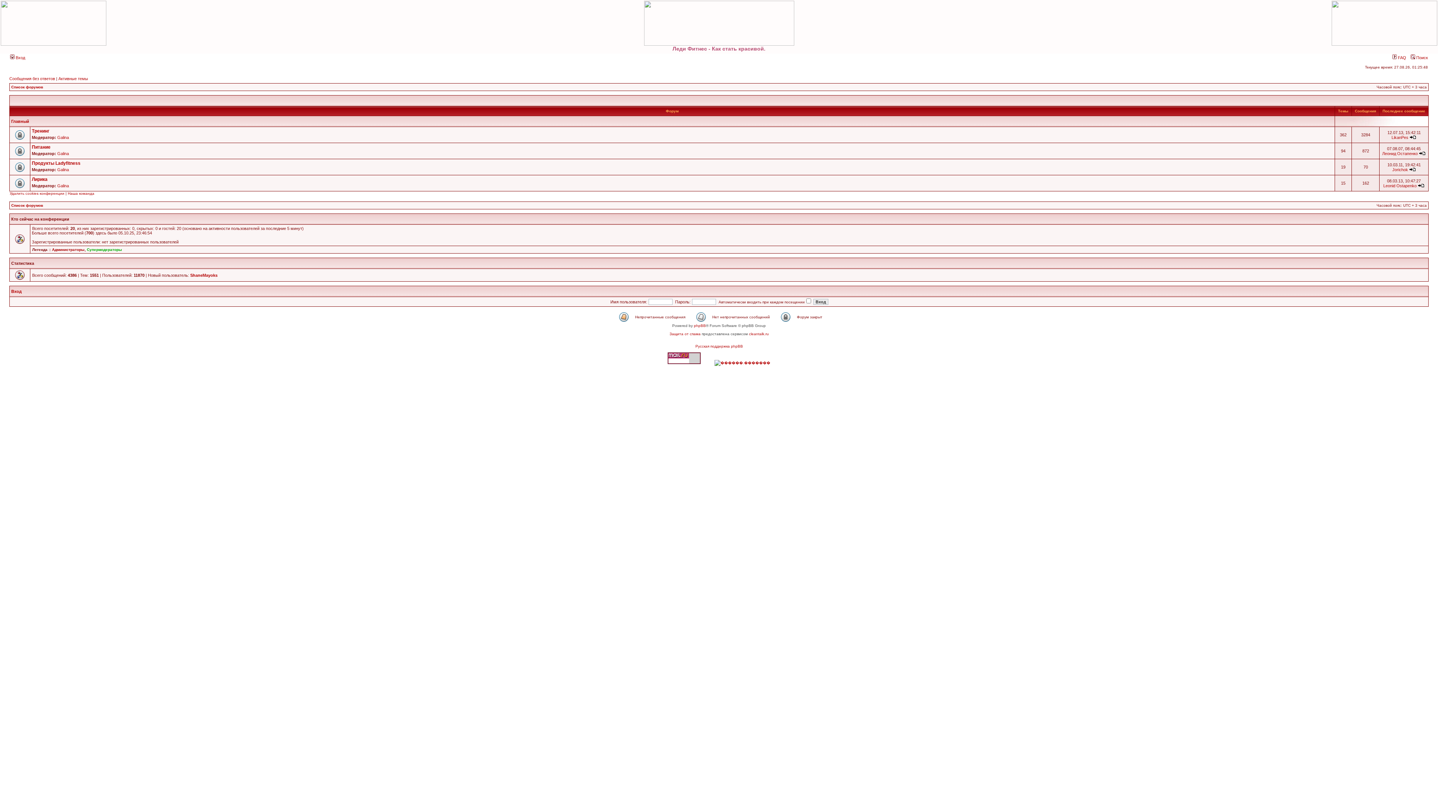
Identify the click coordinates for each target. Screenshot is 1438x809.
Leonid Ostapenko (1400, 186)
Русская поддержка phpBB (719, 346)
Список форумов (27, 87)
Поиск (1421, 57)
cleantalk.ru (759, 334)
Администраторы (68, 250)
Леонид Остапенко (1400, 153)
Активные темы (73, 78)
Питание (41, 147)
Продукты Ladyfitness (56, 163)
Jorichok (1400, 169)
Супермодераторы (104, 250)
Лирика (40, 179)
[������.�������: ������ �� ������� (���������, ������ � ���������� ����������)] (742, 363)
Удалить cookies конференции (37, 193)
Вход (20, 57)
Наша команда (81, 193)
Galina (63, 137)
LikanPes (1400, 137)
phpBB (700, 326)
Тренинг (40, 131)
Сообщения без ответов (32, 78)
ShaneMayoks (204, 275)
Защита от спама (685, 334)
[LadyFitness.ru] (719, 23)
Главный (20, 121)
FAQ (1401, 57)
